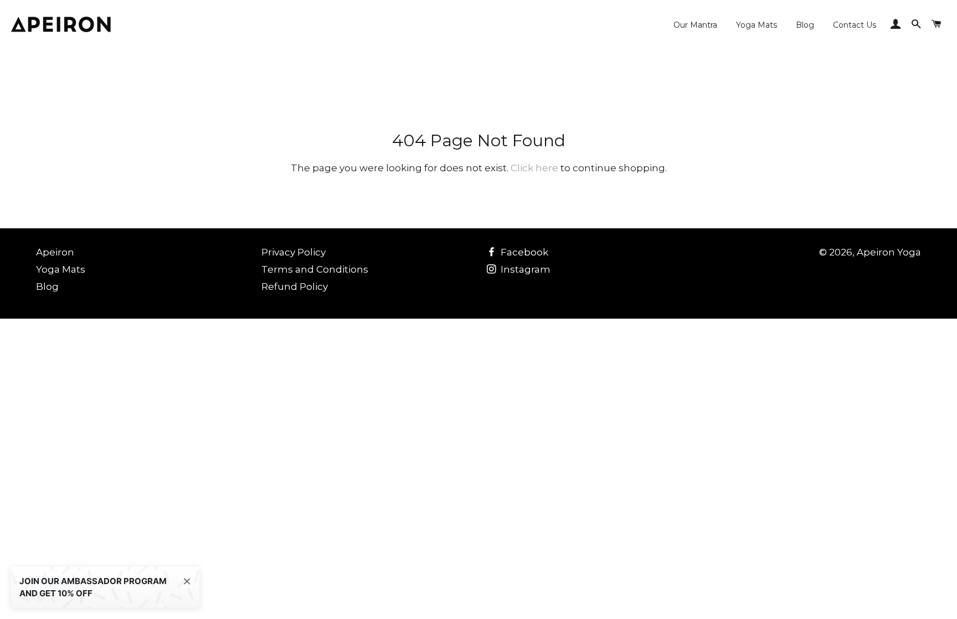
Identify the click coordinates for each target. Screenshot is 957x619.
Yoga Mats (756, 25)
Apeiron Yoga (889, 252)
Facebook (523, 252)
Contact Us (854, 25)
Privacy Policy (293, 252)
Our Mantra (695, 25)
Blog (805, 25)
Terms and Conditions (314, 269)
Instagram (524, 269)
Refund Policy (294, 286)
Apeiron (55, 252)
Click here (534, 167)
